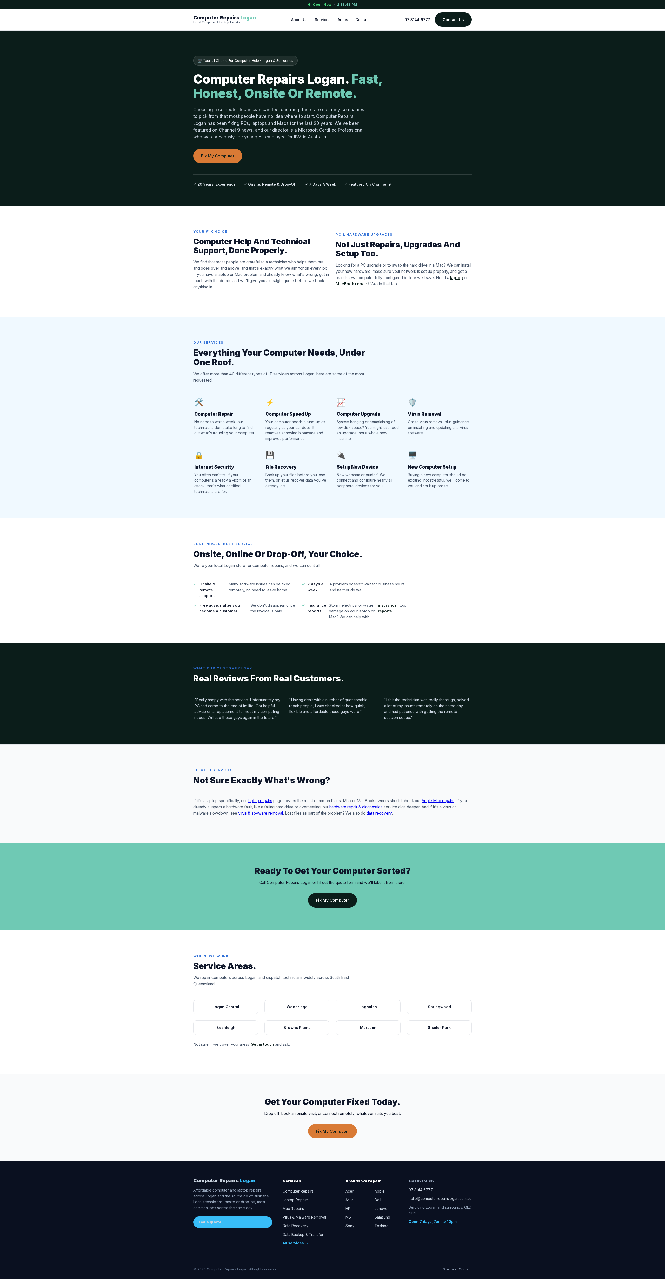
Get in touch (262, 1044)
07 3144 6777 (417, 19)
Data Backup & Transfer (303, 1234)
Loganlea (368, 1007)
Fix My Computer (217, 155)
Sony (349, 1225)
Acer (349, 1191)
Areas (343, 19)
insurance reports (387, 608)
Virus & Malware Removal (304, 1217)
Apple (380, 1191)
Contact (362, 19)
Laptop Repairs (296, 1199)
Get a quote (210, 1222)
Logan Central (225, 1007)
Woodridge (297, 1007)
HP (347, 1208)
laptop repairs (260, 800)
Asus (349, 1199)
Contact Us (453, 19)
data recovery (379, 813)
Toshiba (381, 1225)
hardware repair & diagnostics (356, 806)
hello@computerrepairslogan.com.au (440, 1198)
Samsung (382, 1217)
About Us (299, 19)
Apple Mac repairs (438, 800)
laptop (456, 277)
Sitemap (449, 1269)
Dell (378, 1199)
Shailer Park (439, 1027)
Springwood (439, 1007)
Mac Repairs (293, 1208)
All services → (296, 1243)
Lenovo (381, 1208)
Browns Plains (297, 1027)
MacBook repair (351, 283)
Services (322, 19)
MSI (348, 1217)
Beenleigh (225, 1027)
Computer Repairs (224, 1180)
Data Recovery (295, 1225)
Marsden (368, 1027)
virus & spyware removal (260, 813)
